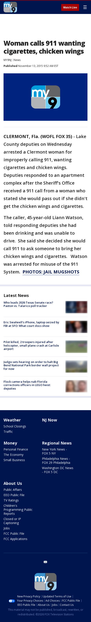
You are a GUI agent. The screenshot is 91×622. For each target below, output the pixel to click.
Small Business (14, 460)
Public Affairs (13, 489)
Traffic (8, 431)
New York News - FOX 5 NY (54, 451)
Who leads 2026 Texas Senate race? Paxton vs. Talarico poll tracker (28, 304)
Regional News (57, 443)
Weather (12, 420)
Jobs (7, 528)
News (17, 60)
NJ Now (49, 420)
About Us (13, 483)
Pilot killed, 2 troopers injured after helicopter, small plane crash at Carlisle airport (31, 345)
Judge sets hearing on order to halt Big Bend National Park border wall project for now (31, 365)
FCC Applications (15, 539)
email (45, 561)
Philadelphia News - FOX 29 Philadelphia (56, 460)
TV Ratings (11, 500)
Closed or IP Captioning (12, 521)
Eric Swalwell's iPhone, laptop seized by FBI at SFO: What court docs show (31, 324)
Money (10, 443)
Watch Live (70, 7)
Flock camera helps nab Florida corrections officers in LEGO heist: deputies (27, 385)
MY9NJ (7, 60)
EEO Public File (14, 495)
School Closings (15, 426)
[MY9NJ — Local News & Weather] (10, 7)
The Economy (13, 454)
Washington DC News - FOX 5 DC (57, 470)
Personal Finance (16, 449)
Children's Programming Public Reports (18, 509)
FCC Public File (14, 533)
